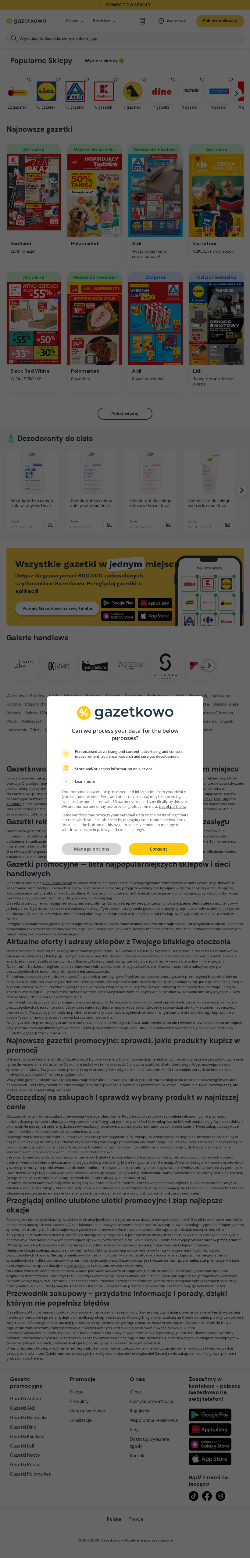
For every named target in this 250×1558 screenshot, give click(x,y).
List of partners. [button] (172, 806)
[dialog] (125, 779)
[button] (125, 781)
